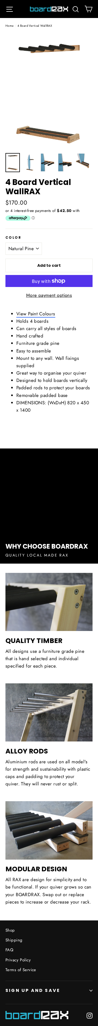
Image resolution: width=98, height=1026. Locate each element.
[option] (49, 92)
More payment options (49, 295)
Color (13, 238)
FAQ (9, 950)
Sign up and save (32, 990)
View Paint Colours (35, 313)
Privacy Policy (18, 960)
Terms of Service (20, 970)
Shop (10, 930)
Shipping (13, 940)
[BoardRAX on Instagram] (90, 1015)
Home (9, 25)
